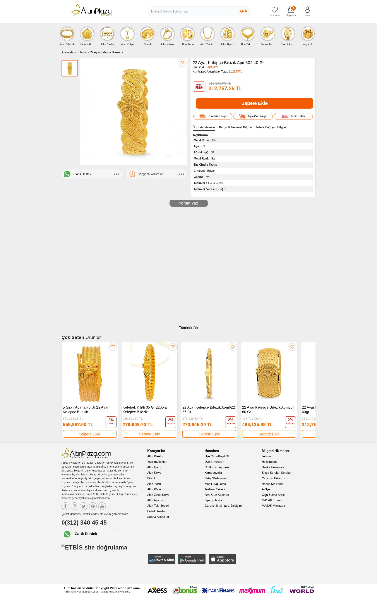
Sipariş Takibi (213, 500)
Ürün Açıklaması (204, 127)
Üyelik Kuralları (214, 461)
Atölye (266, 489)
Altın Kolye (154, 472)
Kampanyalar (213, 472)
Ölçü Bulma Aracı (273, 494)
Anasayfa (68, 52)
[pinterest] (93, 506)
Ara (243, 11)
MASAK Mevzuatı (273, 505)
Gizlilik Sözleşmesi (217, 467)
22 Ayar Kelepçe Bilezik (105, 52)
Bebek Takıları (156, 511)
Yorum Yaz (188, 203)
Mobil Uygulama (215, 483)
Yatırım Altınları (157, 461)
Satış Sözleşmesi (216, 478)
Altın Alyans (155, 500)
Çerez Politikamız (273, 478)
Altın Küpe (154, 489)
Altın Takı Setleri (158, 505)
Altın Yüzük (154, 483)
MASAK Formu (272, 500)
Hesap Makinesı (272, 483)
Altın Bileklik (155, 456)
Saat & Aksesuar (158, 516)
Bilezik (82, 52)
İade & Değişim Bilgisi (271, 127)
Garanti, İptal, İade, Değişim (223, 505)
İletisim (266, 456)
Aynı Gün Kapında (217, 494)
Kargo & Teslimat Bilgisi (235, 127)
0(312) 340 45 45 (84, 522)
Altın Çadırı (154, 467)
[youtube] (102, 506)
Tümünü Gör (188, 328)
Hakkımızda (270, 461)
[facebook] (65, 506)
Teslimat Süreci (215, 489)
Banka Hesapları (273, 467)
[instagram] (74, 506)
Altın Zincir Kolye (158, 494)
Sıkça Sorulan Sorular (276, 472)
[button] (310, 388)
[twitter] (83, 506)
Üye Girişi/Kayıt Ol (217, 456)
